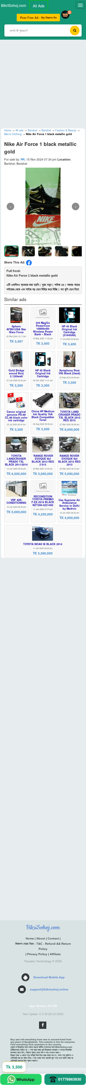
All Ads (38, 5)
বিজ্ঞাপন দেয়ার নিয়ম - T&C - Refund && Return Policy (43, 946)
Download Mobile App (49, 977)
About (40, 938)
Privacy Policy (37, 954)
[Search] (75, 30)
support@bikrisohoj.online (49, 989)
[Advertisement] (43, 83)
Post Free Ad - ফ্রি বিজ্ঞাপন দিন (38, 17)
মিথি (23, 159)
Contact (53, 938)
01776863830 (69, 1079)
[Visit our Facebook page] (42, 1025)
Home (30, 938)
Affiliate (55, 954)
